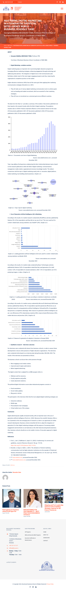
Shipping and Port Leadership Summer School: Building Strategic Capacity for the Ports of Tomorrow (54, 507)
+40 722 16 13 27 (13, 545)
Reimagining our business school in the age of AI (10, 510)
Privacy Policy (50, 584)
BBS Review (10, 45)
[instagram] (60, 2)
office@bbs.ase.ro (13, 548)
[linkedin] (63, 2)
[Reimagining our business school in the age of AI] (11, 489)
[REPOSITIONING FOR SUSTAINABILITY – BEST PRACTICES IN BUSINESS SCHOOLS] (33, 489)
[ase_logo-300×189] (46, 562)
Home (5, 45)
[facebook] (57, 2)
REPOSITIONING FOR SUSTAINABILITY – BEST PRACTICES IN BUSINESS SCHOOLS (32, 512)
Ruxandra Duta (17, 472)
